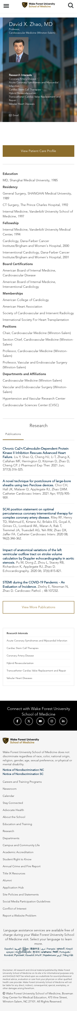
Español (8, 948)
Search (69, 2)
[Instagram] (52, 721)
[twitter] (29, 721)
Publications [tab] (13, 434)
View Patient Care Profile (38, 151)
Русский (19, 955)
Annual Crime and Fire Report (21, 866)
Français (51, 948)
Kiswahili (29, 955)
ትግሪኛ (38, 955)
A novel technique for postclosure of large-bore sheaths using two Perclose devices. (37, 483)
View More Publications (38, 607)
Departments (11, 838)
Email (16, 115)
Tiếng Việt (68, 955)
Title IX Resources (14, 873)
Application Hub (13, 887)
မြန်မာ (26, 948)
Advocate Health (13, 810)
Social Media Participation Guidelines (26, 901)
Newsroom (10, 788)
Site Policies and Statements (21, 894)
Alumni (7, 880)
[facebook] (17, 721)
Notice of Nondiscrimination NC (23, 769)
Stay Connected (13, 803)
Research (8, 831)
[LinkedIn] (63, 721)
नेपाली (55, 952)
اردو (59, 955)
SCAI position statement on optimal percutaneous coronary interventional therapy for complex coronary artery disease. (38, 513)
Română (8, 955)
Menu (7, 4)
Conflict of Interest (14, 908)
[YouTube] (40, 721)
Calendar (8, 796)
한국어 (36, 952)
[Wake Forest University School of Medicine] (38, 741)
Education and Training (17, 824)
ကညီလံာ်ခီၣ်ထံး (23, 952)
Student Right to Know (17, 859)
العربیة (18, 948)
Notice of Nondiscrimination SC (23, 774)
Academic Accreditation (18, 852)
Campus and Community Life (21, 845)
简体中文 (35, 948)
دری (43, 948)
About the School (14, 817)
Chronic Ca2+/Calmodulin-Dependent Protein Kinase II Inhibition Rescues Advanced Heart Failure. (36, 453)
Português (64, 952)
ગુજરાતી (61, 948)
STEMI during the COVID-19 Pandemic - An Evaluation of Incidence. (34, 584)
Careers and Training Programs (22, 781)
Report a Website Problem (19, 915)
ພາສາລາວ (46, 952)
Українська (49, 955)
